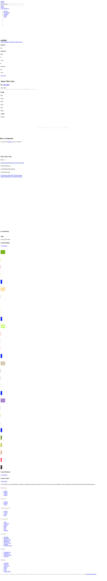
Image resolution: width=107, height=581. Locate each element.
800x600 (8, 176)
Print (5, 527)
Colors (5, 491)
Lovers (5, 514)
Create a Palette (4, 42)
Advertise (6, 563)
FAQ (5, 570)
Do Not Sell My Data (91, 574)
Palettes (6, 492)
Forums (6, 511)
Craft (5, 522)
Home (5, 526)
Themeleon (6, 553)
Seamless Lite (7, 552)
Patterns (6, 493)
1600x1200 (19, 176)
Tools (5, 16)
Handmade (6, 538)
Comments (3, 66)
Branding (6, 537)
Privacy (6, 567)
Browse (6, 11)
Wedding (6, 530)
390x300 (3, 176)
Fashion (6, 525)
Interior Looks (7, 540)
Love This (3, 75)
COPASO (6, 556)
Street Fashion (7, 542)
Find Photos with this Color (15, 42)
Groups (5, 512)
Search (2, 5)
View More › (4, 246)
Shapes (5, 495)
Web (5, 529)
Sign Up (3, 2)
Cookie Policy (7, 571)
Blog (5, 515)
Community (7, 12)
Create (2, 7)
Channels (6, 14)
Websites (6, 544)
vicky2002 (6, 85)
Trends (5, 15)
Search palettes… (5, 4)
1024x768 (13, 176)
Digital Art (6, 523)
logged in (9, 141)
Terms (5, 568)
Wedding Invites (8, 545)
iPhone (20, 175)
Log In (2, 1)
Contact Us (6, 566)
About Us (6, 564)
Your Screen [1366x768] (7, 175)
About (3, 560)
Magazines (6, 541)
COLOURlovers (5, 8)
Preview (16, 175)
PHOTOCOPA (7, 555)
